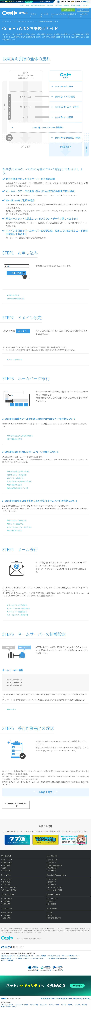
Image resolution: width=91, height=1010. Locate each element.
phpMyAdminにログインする (18, 488)
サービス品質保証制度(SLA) (72, 930)
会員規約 (3, 929)
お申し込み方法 (13, 295)
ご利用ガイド (34, 15)
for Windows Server (38, 5)
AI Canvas (58, 5)
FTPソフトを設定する (15, 478)
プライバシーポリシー (9, 932)
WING (22, 5)
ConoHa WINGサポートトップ (25, 21)
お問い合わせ (84, 15)
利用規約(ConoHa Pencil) (15, 930)
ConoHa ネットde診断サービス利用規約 (67, 929)
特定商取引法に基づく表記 (41, 930)
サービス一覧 (75, 5)
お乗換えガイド (72, 15)
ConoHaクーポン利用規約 (47, 929)
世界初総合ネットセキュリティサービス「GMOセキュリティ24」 (17, 956)
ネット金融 (77, 1005)
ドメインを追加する (15, 359)
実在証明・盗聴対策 (6, 958)
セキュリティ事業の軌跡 (7, 960)
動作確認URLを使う (15, 439)
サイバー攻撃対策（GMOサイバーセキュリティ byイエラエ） (28, 958)
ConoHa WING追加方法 (16, 298)
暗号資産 (84, 1005)
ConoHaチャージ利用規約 (31, 929)
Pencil (66, 5)
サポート (86, 5)
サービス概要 (37, 932)
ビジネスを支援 (34, 1005)
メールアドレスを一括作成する (19, 608)
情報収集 (70, 1005)
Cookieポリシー (20, 932)
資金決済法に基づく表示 (57, 930)
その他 (14, 1006)
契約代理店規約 (28, 930)
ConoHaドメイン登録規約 (15, 929)
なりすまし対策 (73, 958)
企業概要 (29, 932)
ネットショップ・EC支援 (22, 1005)
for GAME (50, 5)
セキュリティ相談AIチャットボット (71, 956)
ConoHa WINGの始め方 (58, 15)
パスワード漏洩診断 (41, 956)
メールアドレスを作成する (17, 605)
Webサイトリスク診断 (54, 956)
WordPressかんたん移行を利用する (20, 436)
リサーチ (63, 1005)
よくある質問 (44, 15)
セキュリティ (43, 1005)
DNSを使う (12, 709)
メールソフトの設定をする (17, 612)
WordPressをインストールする (19, 471)
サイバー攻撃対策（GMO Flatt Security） (56, 958)
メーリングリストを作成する (18, 615)
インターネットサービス (7, 1005)
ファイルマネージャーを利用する (20, 481)
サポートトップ (7, 21)
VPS (27, 5)
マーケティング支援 (54, 1005)
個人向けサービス (5, 1006)
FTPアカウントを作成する (17, 475)
